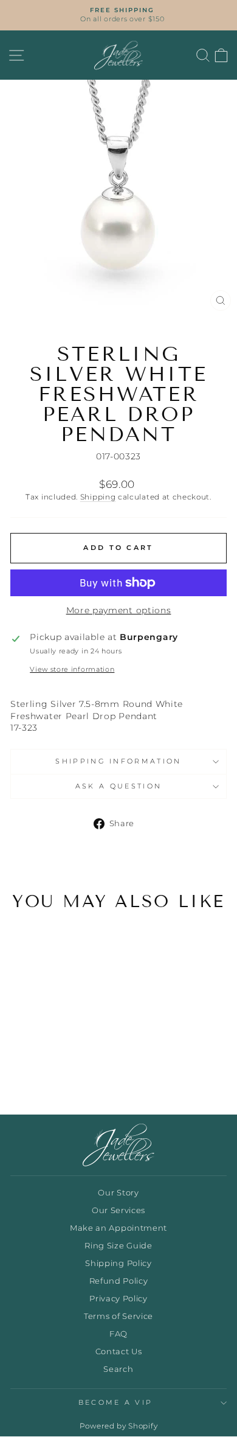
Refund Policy (118, 1281)
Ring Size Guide (118, 1245)
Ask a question (118, 786)
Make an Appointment (118, 1228)
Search (118, 1369)
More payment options (118, 610)
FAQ (118, 1333)
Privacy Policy (118, 1298)
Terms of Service (118, 1316)
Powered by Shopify (118, 1425)
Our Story (118, 1192)
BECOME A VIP (115, 1402)
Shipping (98, 497)
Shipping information (118, 761)
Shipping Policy (118, 1263)
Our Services (118, 1210)
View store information (72, 669)
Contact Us (118, 1351)
